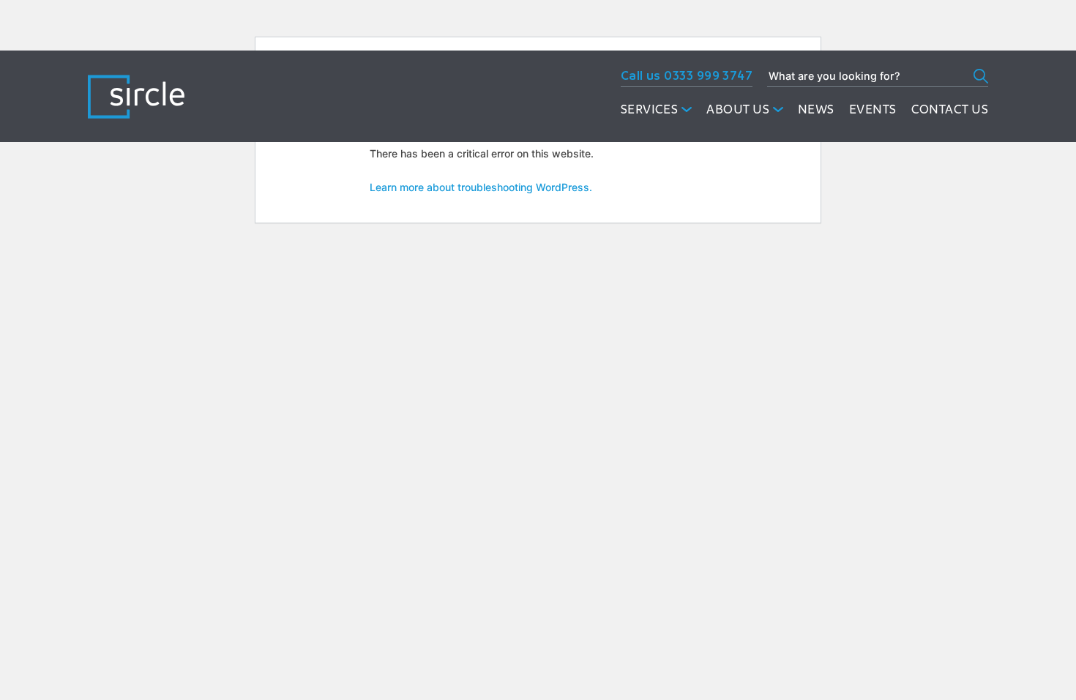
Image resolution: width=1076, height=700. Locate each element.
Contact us (950, 108)
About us (737, 108)
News (816, 108)
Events (873, 108)
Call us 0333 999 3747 (686, 75)
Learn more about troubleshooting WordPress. (481, 187)
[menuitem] (656, 109)
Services (650, 108)
